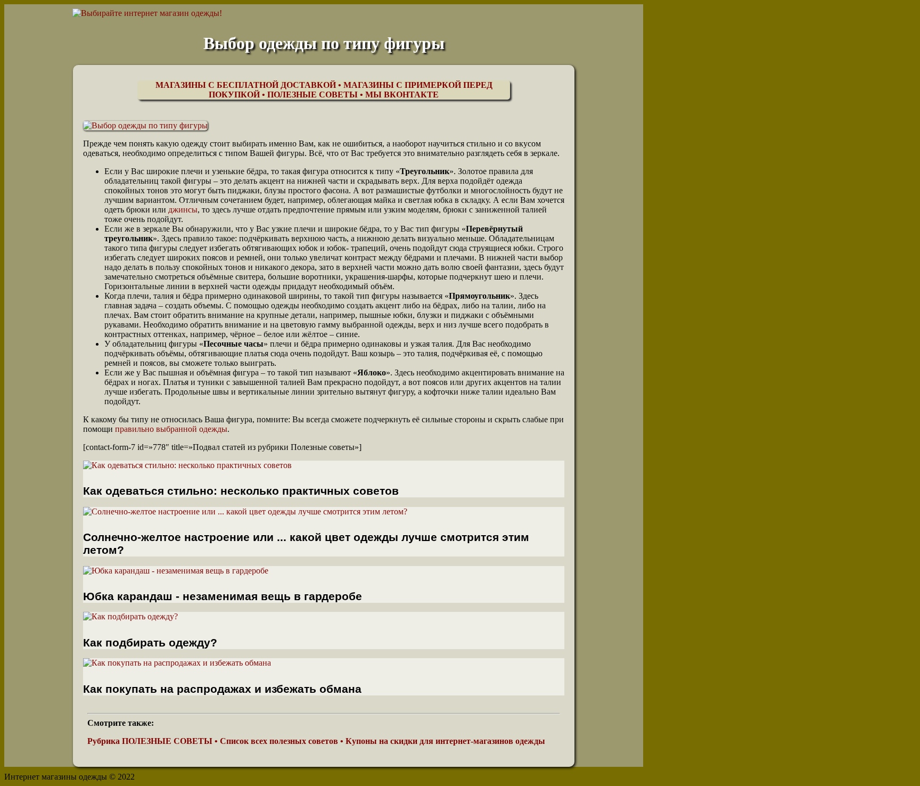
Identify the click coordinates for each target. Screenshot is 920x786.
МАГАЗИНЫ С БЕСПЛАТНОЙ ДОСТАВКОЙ (245, 84)
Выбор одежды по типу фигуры (324, 43)
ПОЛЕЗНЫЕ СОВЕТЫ (312, 94)
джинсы (183, 209)
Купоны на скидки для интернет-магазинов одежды (445, 741)
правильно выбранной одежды (171, 428)
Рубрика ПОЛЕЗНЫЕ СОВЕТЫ (149, 741)
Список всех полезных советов (279, 741)
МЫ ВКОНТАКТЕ (402, 94)
